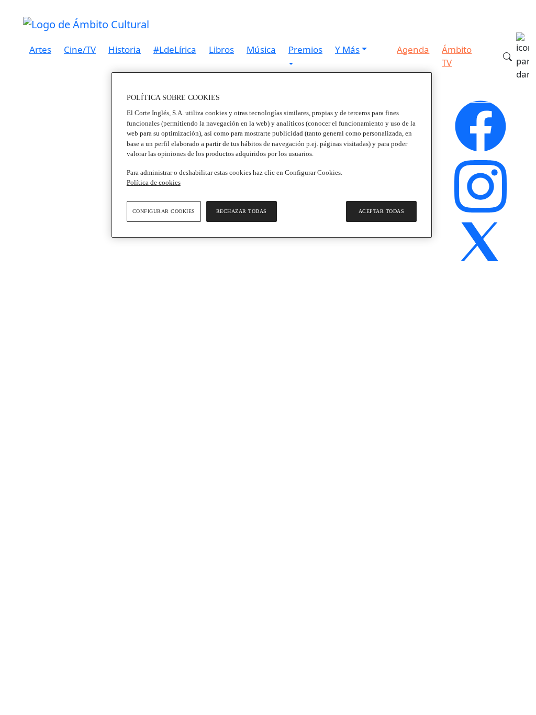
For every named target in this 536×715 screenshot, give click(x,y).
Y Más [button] (347, 49)
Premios (305, 49)
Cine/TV (80, 49)
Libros (221, 49)
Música (261, 49)
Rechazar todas (241, 211)
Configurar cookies (163, 211)
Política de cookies (154, 182)
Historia (124, 49)
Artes (40, 49)
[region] (271, 155)
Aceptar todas (382, 211)
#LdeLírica (174, 49)
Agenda (413, 49)
